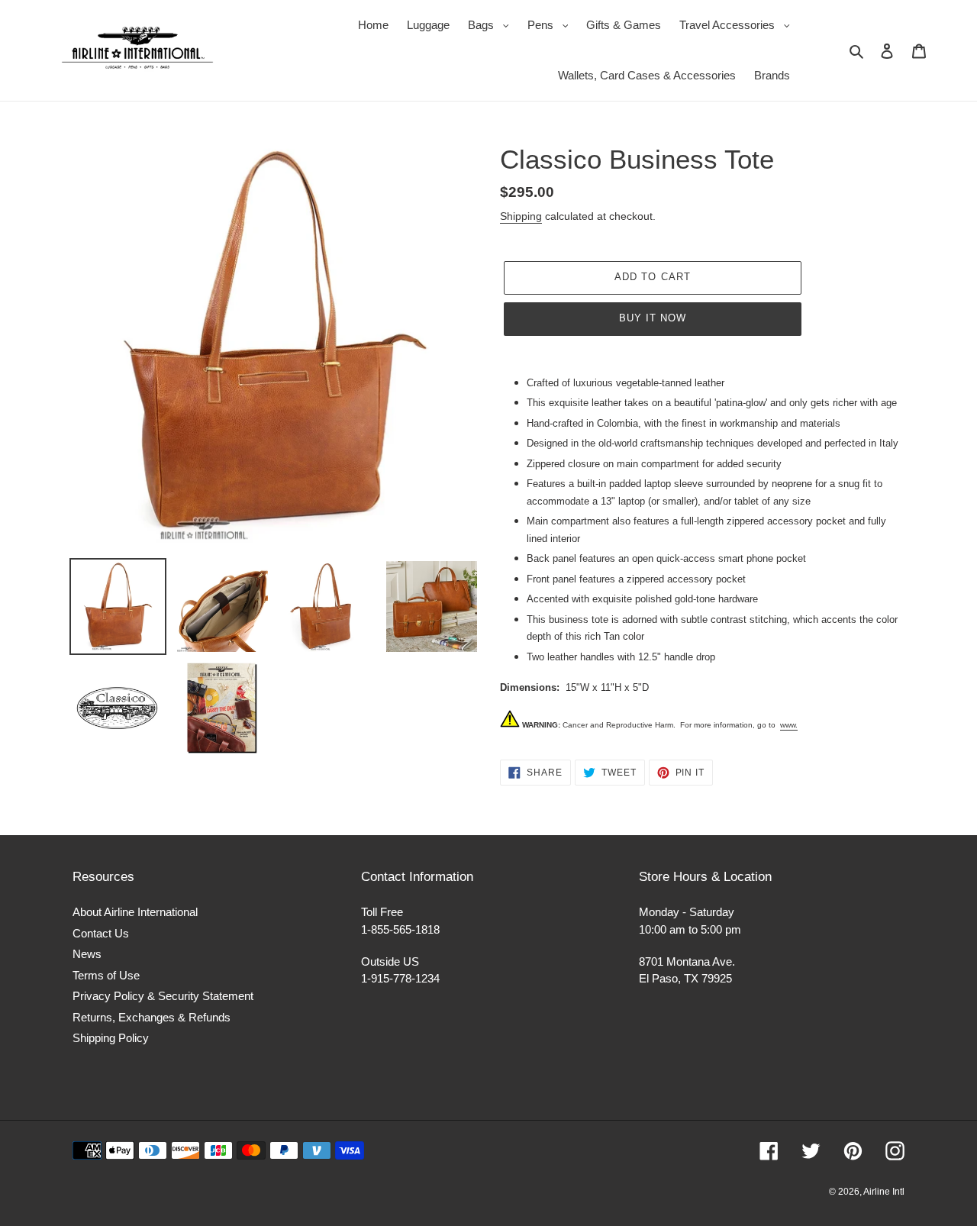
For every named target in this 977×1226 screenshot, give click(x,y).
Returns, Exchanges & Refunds (152, 1017)
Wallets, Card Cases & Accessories (647, 75)
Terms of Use (106, 975)
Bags (492, 24)
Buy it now (652, 318)
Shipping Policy (111, 1037)
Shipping (521, 216)
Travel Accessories (738, 24)
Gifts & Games (623, 24)
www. (789, 725)
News (87, 953)
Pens (551, 24)
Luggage (428, 24)
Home (373, 24)
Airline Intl (883, 1191)
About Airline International (135, 911)
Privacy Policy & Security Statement (163, 995)
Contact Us (101, 933)
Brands (772, 75)
